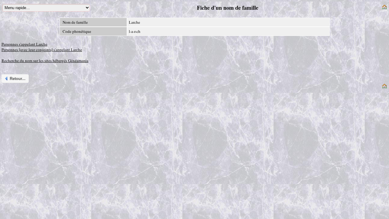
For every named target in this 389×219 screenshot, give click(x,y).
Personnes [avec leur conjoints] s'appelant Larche (42, 49)
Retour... (18, 78)
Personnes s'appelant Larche (24, 44)
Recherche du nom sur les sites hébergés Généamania (45, 60)
